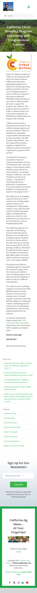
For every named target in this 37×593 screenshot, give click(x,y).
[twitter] (14, 582)
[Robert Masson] (8, 3)
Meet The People (10, 432)
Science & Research (11, 441)
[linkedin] (23, 582)
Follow (18, 552)
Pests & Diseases (10, 436)
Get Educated (9, 418)
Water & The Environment (14, 446)
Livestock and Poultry (12, 427)
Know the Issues (10, 423)
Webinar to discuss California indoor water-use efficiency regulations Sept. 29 (18, 365)
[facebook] (10, 582)
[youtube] (27, 582)
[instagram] (18, 582)
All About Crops (10, 413)
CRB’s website (20, 323)
